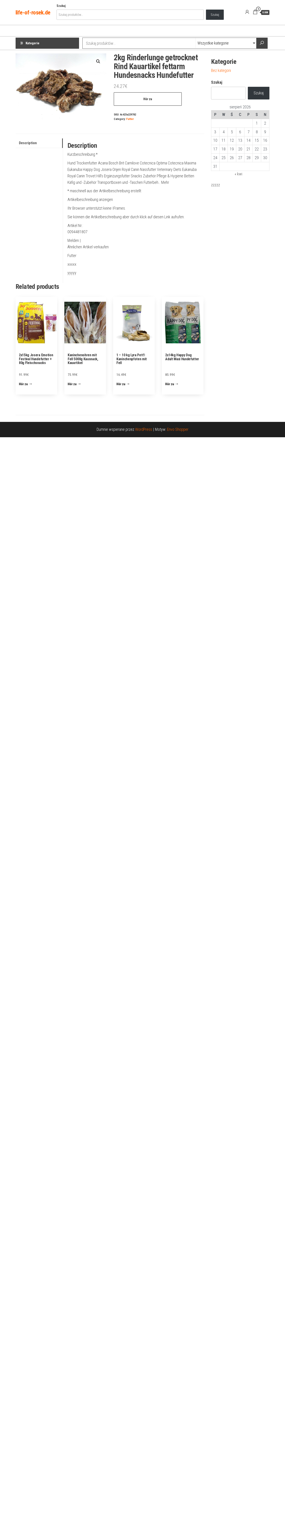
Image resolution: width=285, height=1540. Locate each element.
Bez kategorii (221, 70)
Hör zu (147, 99)
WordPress (143, 429)
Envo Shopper (177, 429)
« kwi (238, 174)
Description (28, 143)
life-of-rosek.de (33, 12)
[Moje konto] (247, 12)
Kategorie (32, 43)
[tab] (39, 143)
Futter (130, 119)
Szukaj (61, 6)
